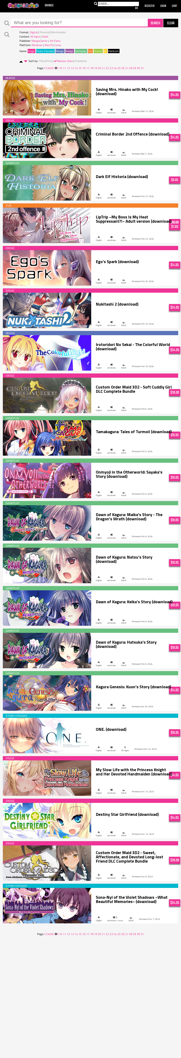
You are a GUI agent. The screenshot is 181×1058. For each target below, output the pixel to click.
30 (138, 68)
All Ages (35, 36)
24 (115, 68)
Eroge (31, 51)
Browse (49, 5)
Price (49, 61)
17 (87, 68)
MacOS (49, 45)
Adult (45, 36)
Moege (60, 51)
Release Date (65, 61)
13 (72, 68)
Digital (33, 32)
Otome (98, 51)
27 (126, 68)
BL (105, 51)
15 (80, 68)
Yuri (90, 51)
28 (130, 68)
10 (60, 68)
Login (163, 6)
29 (134, 68)
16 (84, 68)
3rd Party (55, 41)
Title (41, 61)
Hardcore (113, 51)
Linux (58, 45)
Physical (44, 32)
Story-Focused (45, 51)
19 (95, 68)
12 (68, 68)
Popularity (81, 61)
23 (111, 68)
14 (76, 68)
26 (122, 68)
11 (64, 68)
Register (149, 6)
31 (142, 68)
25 (119, 68)
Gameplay (80, 51)
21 (103, 68)
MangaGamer (23, 5)
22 (107, 68)
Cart (174, 6)
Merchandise (58, 32)
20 (99, 68)
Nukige (69, 51)
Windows (37, 45)
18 (91, 68)
